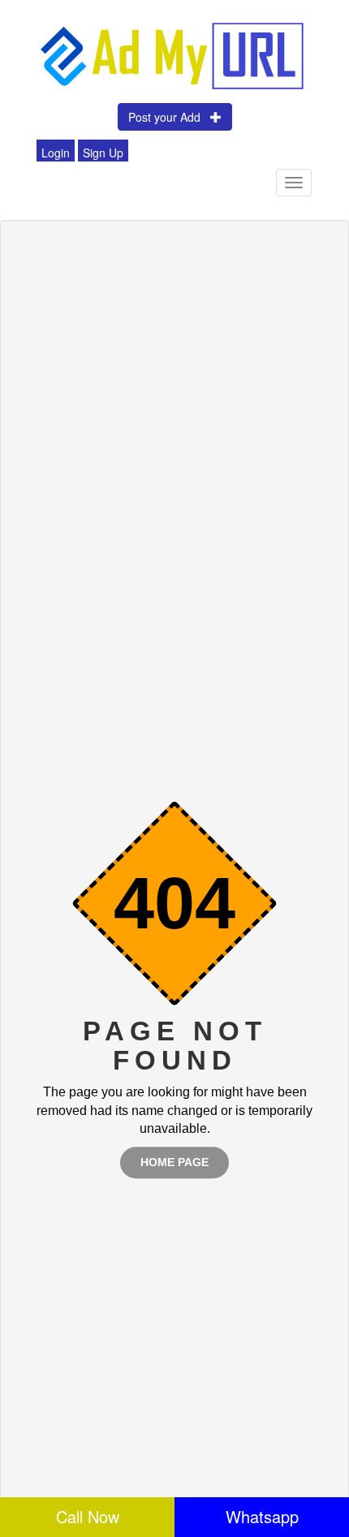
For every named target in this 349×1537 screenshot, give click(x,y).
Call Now (87, 1516)
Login (55, 152)
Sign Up (103, 152)
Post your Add (169, 117)
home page (174, 1162)
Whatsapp (262, 1516)
